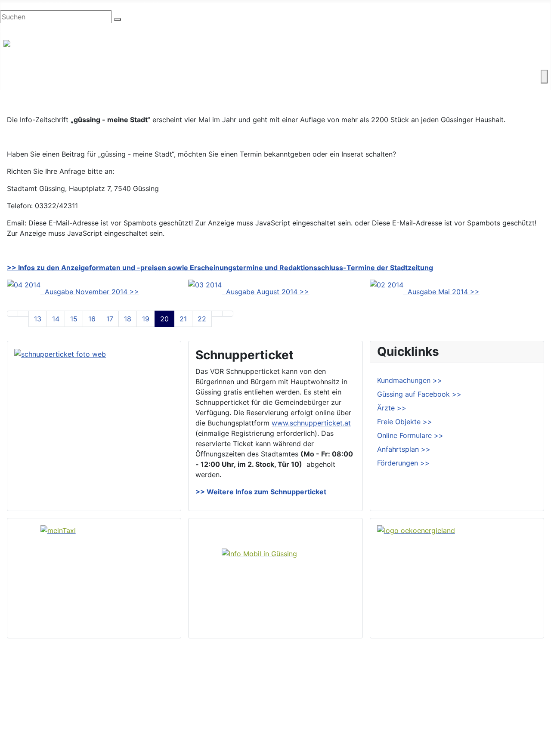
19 (145, 318)
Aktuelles (308, 700)
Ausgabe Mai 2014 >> (441, 291)
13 (37, 318)
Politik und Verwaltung (330, 686)
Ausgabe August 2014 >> (265, 291)
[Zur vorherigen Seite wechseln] (23, 314)
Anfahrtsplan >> (403, 449)
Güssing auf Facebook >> (419, 394)
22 (202, 318)
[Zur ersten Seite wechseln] (12, 314)
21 (183, 318)
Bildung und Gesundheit (252, 76)
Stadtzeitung (314, 728)
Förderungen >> (403, 463)
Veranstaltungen (320, 714)
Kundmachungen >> (409, 380)
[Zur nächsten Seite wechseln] (217, 314)
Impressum (521, 700)
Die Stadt (18, 76)
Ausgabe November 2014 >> (89, 291)
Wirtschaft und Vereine (82, 76)
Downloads (522, 686)
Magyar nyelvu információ (107, 28)
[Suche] (117, 19)
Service (391, 76)
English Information (31, 28)
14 (55, 318)
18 (127, 318)
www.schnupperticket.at (311, 423)
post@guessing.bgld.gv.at (134, 5)
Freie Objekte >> (404, 421)
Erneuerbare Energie (335, 76)
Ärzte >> (391, 408)
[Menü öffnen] (544, 76)
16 (92, 318)
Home (303, 673)
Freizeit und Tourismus (167, 76)
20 (164, 318)
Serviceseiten (526, 673)
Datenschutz (524, 714)
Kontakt (426, 76)
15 (73, 318)
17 (109, 318)
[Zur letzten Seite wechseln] (227, 314)
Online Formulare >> (410, 435)
